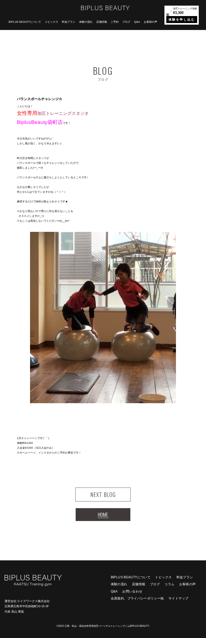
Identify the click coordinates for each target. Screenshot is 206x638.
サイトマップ (178, 598)
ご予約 (115, 21)
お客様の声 (150, 21)
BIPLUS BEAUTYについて (25, 21)
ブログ (126, 21)
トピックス (51, 21)
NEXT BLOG (103, 494)
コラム (169, 584)
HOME (103, 514)
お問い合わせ (132, 591)
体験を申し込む (181, 19)
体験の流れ (86, 21)
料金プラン (68, 21)
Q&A (137, 21)
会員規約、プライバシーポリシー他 (137, 598)
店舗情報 (101, 21)
